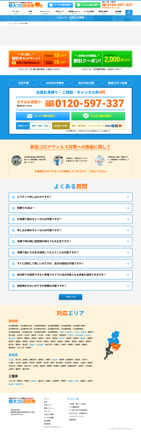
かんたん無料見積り (101, 116)
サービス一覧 (72, 399)
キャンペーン (45, 12)
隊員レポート (49, 408)
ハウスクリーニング (76, 416)
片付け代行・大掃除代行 (78, 413)
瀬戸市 (61, 338)
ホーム (10, 23)
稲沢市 (69, 332)
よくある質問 (89, 12)
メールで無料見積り (44, 116)
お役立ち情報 (49, 414)
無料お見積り (103, 12)
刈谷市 (87, 335)
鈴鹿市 (70, 381)
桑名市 (33, 381)
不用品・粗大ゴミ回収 (77, 404)
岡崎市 (62, 332)
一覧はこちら (70, 297)
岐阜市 (54, 360)
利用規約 (47, 424)
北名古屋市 (79, 335)
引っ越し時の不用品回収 (78, 410)
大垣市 (11, 360)
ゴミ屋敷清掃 (74, 407)
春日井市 (12, 338)
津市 (76, 381)
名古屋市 (40, 345)
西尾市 (32, 345)
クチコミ (47, 411)
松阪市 (11, 384)
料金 (30, 12)
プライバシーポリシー (52, 427)
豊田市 (82, 338)
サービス (16, 12)
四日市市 (19, 384)
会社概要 (118, 12)
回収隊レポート (74, 12)
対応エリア (60, 12)
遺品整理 (72, 420)
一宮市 (76, 332)
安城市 (83, 332)
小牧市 (70, 335)
